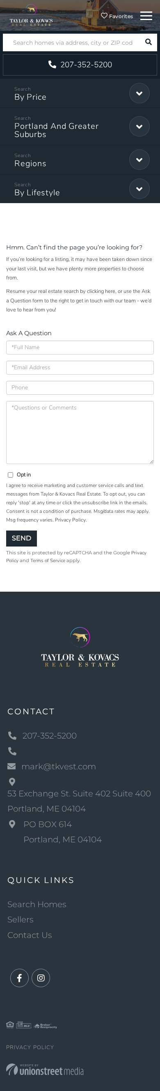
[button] (148, 42)
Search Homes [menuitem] (36, 904)
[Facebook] (19, 978)
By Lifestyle (37, 192)
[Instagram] (41, 978)
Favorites (120, 16)
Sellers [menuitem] (20, 919)
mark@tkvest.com (58, 766)
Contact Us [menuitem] (29, 935)
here (110, 291)
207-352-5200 (85, 64)
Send (21, 538)
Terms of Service (47, 560)
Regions (30, 163)
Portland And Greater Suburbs (56, 130)
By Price (30, 97)
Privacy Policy (70, 520)
